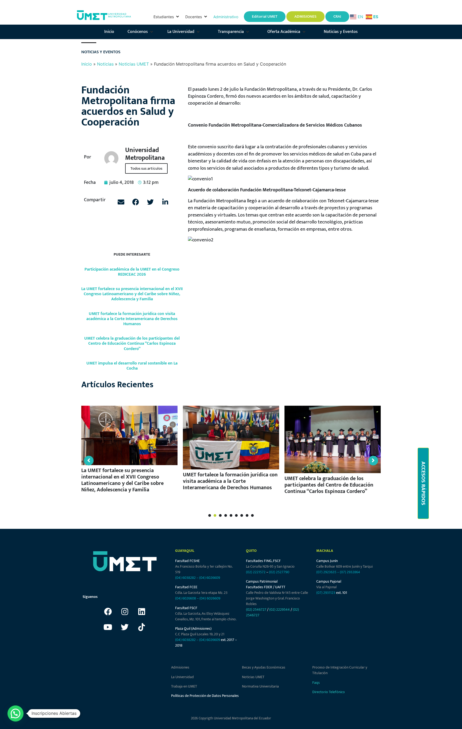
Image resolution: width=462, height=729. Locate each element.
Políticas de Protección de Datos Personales (205, 696)
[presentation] (209, 515)
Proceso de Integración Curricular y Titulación (339, 670)
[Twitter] (125, 627)
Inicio (86, 64)
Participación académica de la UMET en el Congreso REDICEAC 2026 (131, 272)
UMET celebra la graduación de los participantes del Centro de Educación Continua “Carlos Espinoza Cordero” (132, 343)
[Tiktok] (141, 627)
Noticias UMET (134, 64)
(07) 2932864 (350, 572)
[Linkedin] (141, 612)
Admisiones (180, 667)
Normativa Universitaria (260, 686)
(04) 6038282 (185, 578)
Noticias (105, 64)
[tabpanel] (132, 450)
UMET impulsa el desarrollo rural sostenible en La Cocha (132, 366)
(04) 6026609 (209, 578)
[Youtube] (108, 627)
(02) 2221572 (255, 572)
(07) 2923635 (326, 572)
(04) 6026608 (185, 598)
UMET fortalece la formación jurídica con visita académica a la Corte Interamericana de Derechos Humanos (132, 319)
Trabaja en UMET (184, 686)
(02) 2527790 (279, 572)
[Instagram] (125, 612)
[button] (167, 17)
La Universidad (182, 677)
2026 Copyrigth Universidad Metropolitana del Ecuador (231, 718)
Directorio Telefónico (328, 692)
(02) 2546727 (256, 609)
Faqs (316, 682)
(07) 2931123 (326, 593)
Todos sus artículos (146, 168)
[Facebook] (108, 612)
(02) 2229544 (279, 609)
